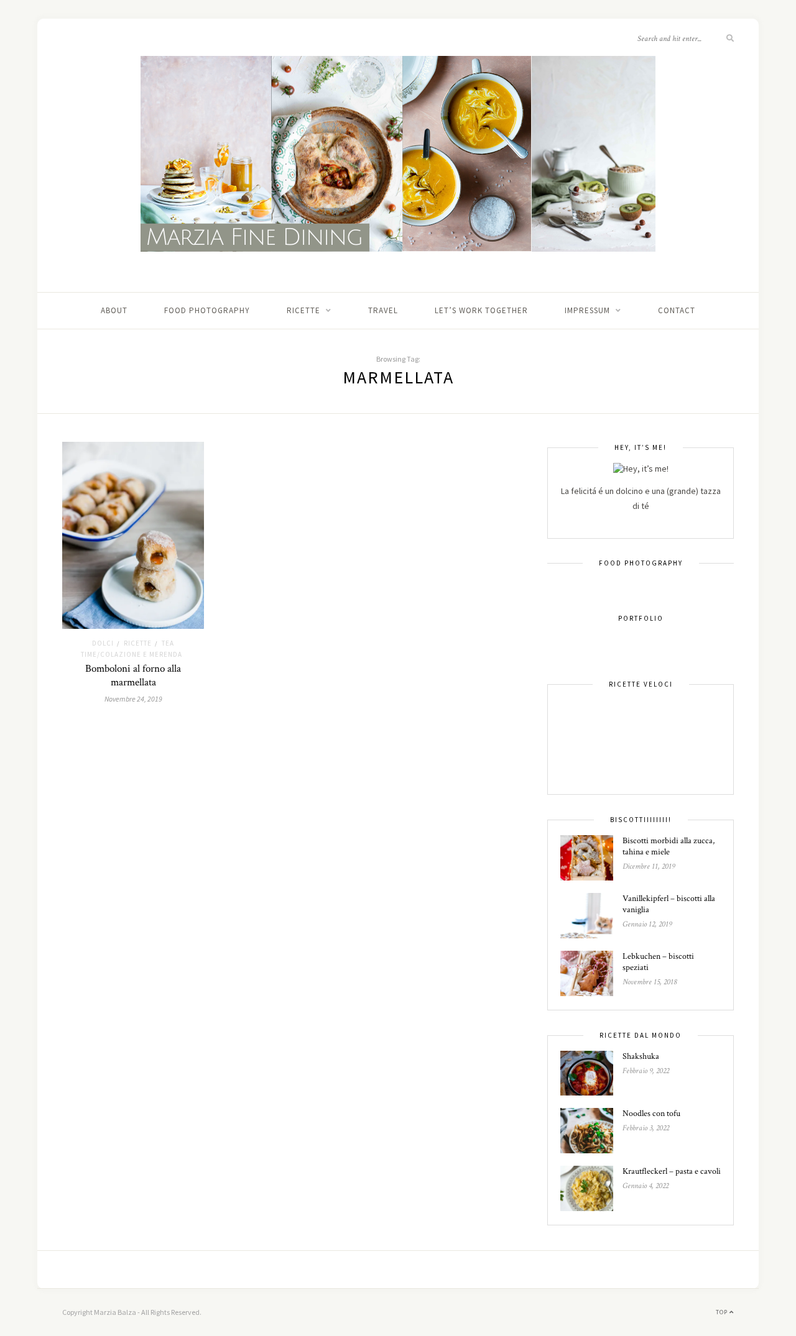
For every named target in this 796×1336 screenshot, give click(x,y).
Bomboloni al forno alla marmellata (133, 675)
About (114, 310)
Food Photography (207, 310)
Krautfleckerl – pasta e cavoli (671, 1171)
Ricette (303, 310)
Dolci (103, 643)
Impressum (587, 310)
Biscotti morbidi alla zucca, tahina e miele (668, 846)
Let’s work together (481, 310)
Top (722, 1312)
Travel (383, 310)
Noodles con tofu (651, 1113)
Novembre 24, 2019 (133, 698)
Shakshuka (640, 1056)
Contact (676, 310)
